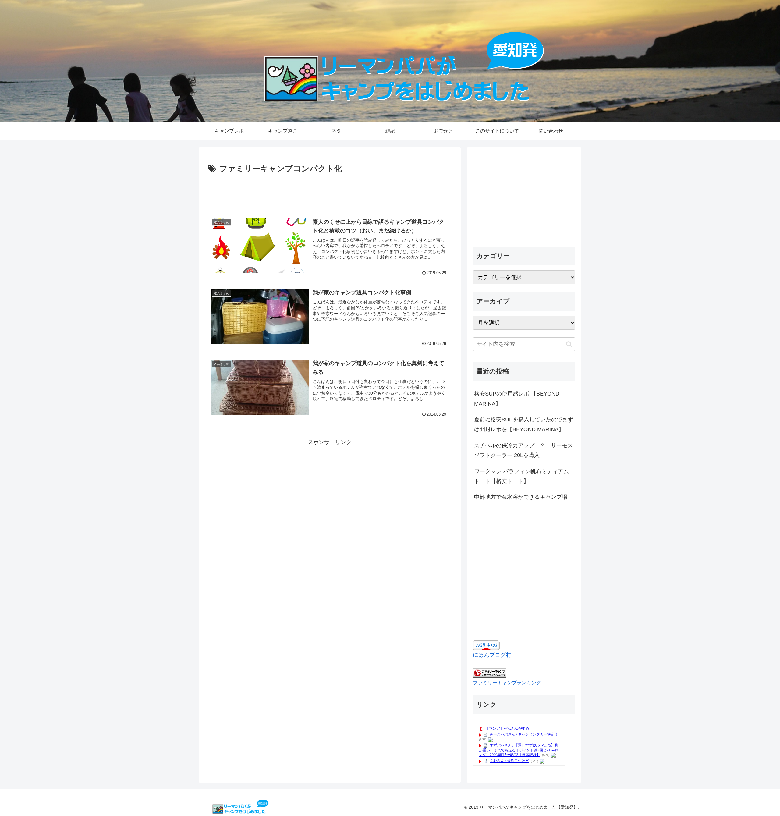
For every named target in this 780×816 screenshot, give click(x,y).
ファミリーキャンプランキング (507, 682)
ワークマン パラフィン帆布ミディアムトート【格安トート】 (521, 476)
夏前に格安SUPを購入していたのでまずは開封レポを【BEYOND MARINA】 (523, 424)
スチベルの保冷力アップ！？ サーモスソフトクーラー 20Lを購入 (523, 450)
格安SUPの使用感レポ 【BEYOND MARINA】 (516, 398)
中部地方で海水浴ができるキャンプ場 (520, 497)
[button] (569, 344)
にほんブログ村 (492, 655)
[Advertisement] (330, 192)
